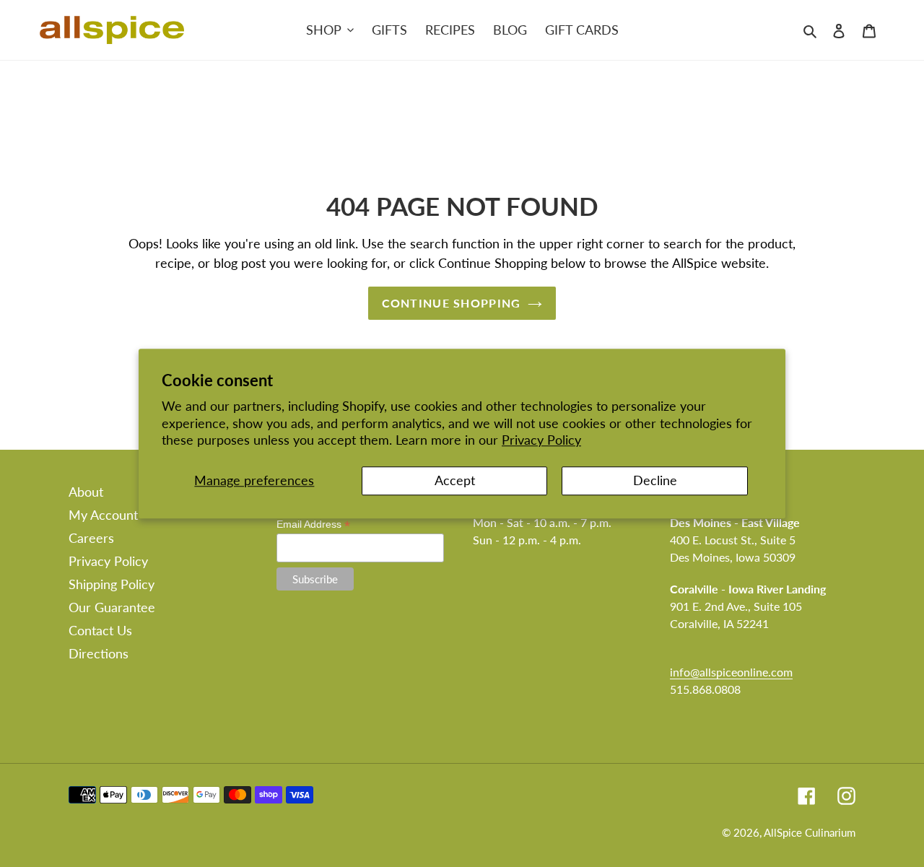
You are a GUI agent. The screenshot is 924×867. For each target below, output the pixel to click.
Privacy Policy (541, 440)
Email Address (313, 524)
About (86, 492)
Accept (455, 481)
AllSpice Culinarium (809, 832)
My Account (103, 515)
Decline (655, 481)
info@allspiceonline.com (731, 672)
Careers (91, 538)
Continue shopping (451, 303)
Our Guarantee (112, 607)
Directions (98, 653)
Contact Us (100, 630)
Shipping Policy (111, 584)
